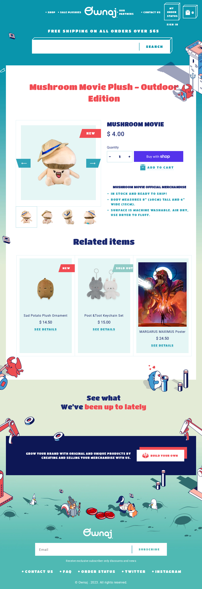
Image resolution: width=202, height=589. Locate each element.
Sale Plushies (70, 12)
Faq (67, 571)
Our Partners (126, 12)
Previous (23, 163)
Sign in (172, 24)
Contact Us (152, 12)
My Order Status (172, 12)
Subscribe (149, 549)
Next (93, 163)
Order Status (98, 571)
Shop (51, 12)
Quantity (113, 147)
